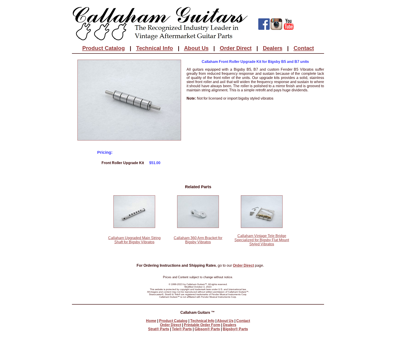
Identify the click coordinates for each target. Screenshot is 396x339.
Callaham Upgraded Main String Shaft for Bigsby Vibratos (134, 240)
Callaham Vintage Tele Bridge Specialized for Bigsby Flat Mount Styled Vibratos (261, 240)
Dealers (272, 48)
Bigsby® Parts (235, 329)
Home (151, 321)
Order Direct (236, 48)
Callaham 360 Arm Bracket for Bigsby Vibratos (198, 240)
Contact (304, 48)
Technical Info (154, 48)
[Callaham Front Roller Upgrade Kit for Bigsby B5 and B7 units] (129, 139)
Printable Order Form (202, 325)
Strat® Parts (158, 329)
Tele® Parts (182, 329)
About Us (196, 48)
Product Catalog (103, 48)
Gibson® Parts (207, 329)
